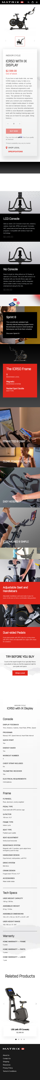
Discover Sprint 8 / (13, 333)
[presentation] (3, 1004)
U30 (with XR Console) (20, 1029)
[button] (16, 1039)
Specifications (15, 152)
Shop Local (14, 148)
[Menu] (37, 2)
